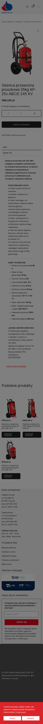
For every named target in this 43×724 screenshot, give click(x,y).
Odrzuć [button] (12, 718)
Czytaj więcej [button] (20, 712)
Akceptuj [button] (30, 718)
